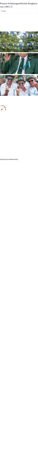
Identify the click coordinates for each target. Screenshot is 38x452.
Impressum (4, 159)
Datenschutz (13, 159)
